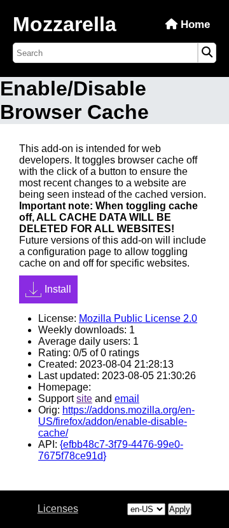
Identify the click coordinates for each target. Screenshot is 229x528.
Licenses (58, 508)
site (84, 398)
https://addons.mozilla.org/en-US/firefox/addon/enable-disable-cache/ (116, 421)
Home (193, 24)
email (126, 398)
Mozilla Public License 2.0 (138, 318)
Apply (179, 509)
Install (58, 289)
